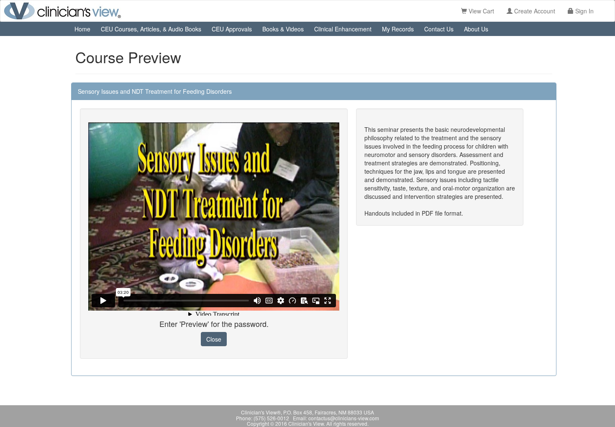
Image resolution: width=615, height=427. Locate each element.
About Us (476, 29)
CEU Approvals (232, 29)
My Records (398, 29)
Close (213, 339)
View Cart (480, 11)
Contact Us (439, 29)
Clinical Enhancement (343, 29)
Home (82, 29)
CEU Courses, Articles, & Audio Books (151, 29)
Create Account (533, 11)
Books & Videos (283, 29)
